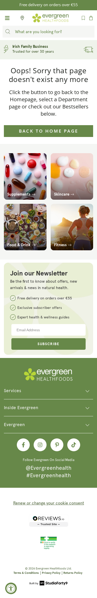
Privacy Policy (51, 573)
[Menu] (7, 18)
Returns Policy (72, 573)
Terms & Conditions (26, 573)
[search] (8, 32)
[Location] (20, 18)
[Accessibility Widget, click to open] (11, 588)
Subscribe (48, 344)
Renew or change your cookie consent (48, 503)
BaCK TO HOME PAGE (48, 131)
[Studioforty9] (48, 584)
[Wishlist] (83, 18)
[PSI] (49, 548)
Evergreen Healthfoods (51, 568)
